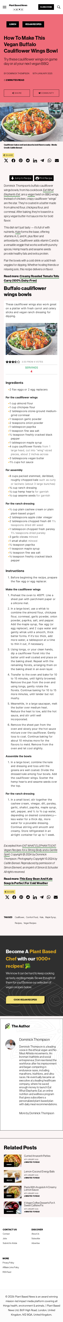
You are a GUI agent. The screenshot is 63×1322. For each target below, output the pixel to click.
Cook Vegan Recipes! (25, 999)
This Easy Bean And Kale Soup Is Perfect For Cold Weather (28, 881)
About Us (35, 1233)
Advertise (36, 1243)
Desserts (10, 1211)
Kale (18, 232)
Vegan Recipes (33, 24)
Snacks (9, 1180)
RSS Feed (7, 1272)
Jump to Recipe (23, 178)
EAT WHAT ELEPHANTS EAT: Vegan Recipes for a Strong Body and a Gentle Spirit (30, 850)
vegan (31, 194)
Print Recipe (45, 178)
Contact (6, 1233)
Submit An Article (10, 1243)
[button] (7, 362)
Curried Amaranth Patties (37, 1156)
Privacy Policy (8, 1262)
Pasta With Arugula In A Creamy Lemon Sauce (40, 1188)
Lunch (12, 24)
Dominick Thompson (18, 73)
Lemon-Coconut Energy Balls (39, 1171)
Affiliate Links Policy (11, 1267)
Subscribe (46, 7)
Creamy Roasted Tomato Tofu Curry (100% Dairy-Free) (31, 278)
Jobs (5, 1238)
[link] (18, 9)
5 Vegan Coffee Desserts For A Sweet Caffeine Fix (39, 1204)
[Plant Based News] (4, 7)
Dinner (9, 1164)
